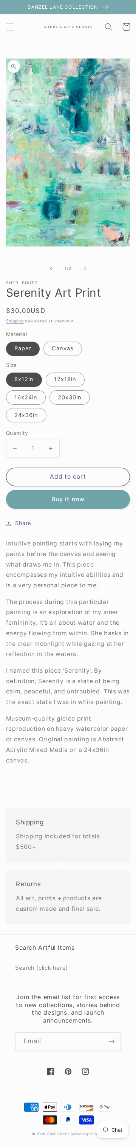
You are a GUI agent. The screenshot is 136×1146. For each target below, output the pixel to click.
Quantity (17, 433)
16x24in (25, 397)
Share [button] (23, 523)
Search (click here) (41, 967)
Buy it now (68, 499)
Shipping (15, 321)
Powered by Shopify (86, 1134)
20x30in (70, 397)
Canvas (63, 348)
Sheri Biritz (57, 1134)
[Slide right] (85, 268)
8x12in (24, 379)
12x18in (65, 379)
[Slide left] (51, 268)
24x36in (26, 415)
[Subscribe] (112, 1041)
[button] (10, 26)
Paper (22, 348)
